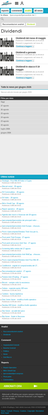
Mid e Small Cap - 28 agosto (13, 203)
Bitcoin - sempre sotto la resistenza (15, 283)
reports (5, 10)
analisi (28, 10)
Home (3, 411)
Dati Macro (7, 357)
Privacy (16, 411)
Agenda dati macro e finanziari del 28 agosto (19, 215)
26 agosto (5, 110)
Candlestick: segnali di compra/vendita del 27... (20, 266)
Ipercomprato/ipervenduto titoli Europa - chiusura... (21, 226)
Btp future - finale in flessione (13, 316)
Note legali (5, 413)
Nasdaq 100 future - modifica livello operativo (19, 305)
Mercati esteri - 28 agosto (12, 186)
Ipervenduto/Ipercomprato (13, 374)
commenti (17, 10)
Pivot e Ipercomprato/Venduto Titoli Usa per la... (20, 232)
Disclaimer (40, 411)
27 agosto (5, 106)
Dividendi (31, 24)
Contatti (9, 411)
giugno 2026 (6, 133)
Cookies (23, 411)
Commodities (8, 380)
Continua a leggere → (25, 46)
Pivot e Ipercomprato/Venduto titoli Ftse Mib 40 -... (21, 260)
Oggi (3, 102)
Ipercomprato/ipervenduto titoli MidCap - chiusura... (21, 254)
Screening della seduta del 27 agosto (16, 249)
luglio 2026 (5, 129)
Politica (6, 351)
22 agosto (5, 125)
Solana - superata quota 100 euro (15, 288)
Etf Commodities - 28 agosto (13, 192)
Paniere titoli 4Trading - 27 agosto (15, 277)
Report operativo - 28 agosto (13, 209)
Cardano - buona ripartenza (12, 294)
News (5, 354)
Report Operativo (9, 368)
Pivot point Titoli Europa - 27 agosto (16, 237)
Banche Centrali (9, 348)
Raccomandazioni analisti (13, 24)
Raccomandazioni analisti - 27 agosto (16, 271)
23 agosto (5, 121)
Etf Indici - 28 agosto (10, 198)
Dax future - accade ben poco (13, 311)
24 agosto (5, 117)
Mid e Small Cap (9, 371)
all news (38, 10)
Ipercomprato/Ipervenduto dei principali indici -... (20, 220)
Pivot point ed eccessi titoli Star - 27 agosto (19, 243)
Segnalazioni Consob (11, 345)
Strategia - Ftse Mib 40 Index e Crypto (17, 181)
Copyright (31, 411)
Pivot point (7, 377)
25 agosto (5, 113)
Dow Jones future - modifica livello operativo (19, 300)
